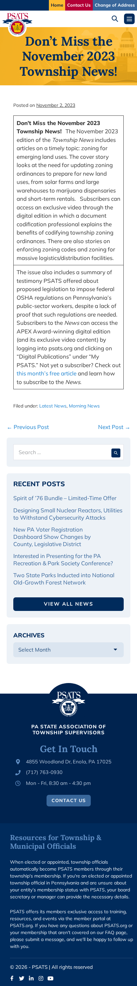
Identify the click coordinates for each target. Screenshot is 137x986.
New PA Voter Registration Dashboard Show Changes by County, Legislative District (52, 536)
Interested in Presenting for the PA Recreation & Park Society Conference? (63, 559)
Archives (29, 635)
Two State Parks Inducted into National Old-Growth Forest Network (63, 579)
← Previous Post (28, 426)
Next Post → (114, 426)
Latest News (53, 406)
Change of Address (115, 5)
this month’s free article (46, 373)
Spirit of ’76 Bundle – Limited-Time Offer (64, 497)
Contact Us (79, 5)
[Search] (116, 452)
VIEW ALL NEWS (68, 604)
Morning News (84, 406)
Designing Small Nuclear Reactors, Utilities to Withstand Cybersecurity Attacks (67, 514)
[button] (117, 18)
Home (57, 5)
